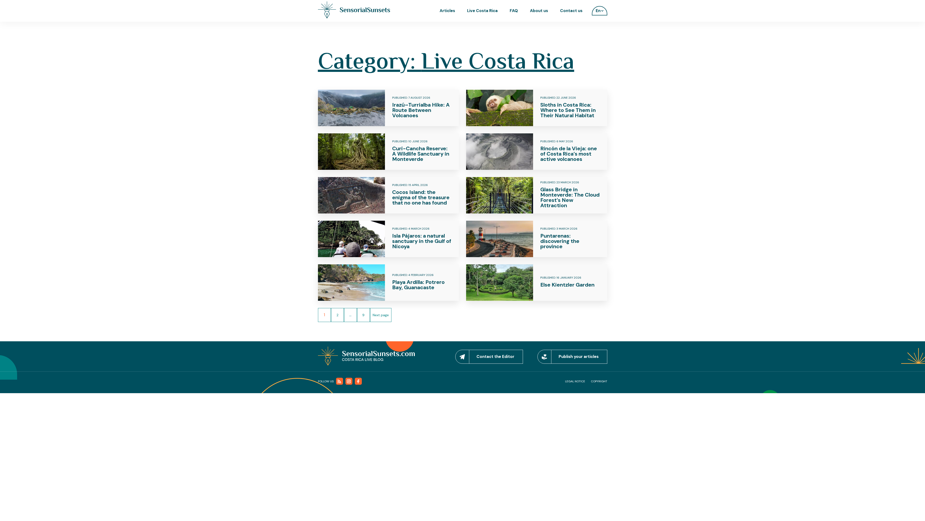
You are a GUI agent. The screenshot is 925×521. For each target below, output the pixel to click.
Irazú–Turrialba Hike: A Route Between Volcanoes (421, 110)
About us (539, 10)
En (598, 10)
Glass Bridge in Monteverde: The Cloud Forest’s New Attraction (570, 197)
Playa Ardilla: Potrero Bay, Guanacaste (418, 285)
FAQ (514, 10)
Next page (381, 315)
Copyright (599, 381)
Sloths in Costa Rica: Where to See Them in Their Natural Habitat (568, 110)
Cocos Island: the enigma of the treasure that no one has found (420, 197)
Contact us (571, 10)
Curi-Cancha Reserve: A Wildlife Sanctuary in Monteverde (420, 154)
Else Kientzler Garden (567, 284)
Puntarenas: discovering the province (559, 241)
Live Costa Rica (482, 10)
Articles (447, 10)
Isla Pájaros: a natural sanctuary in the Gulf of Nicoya (421, 241)
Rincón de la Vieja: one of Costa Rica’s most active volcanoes (568, 154)
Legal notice (575, 381)
